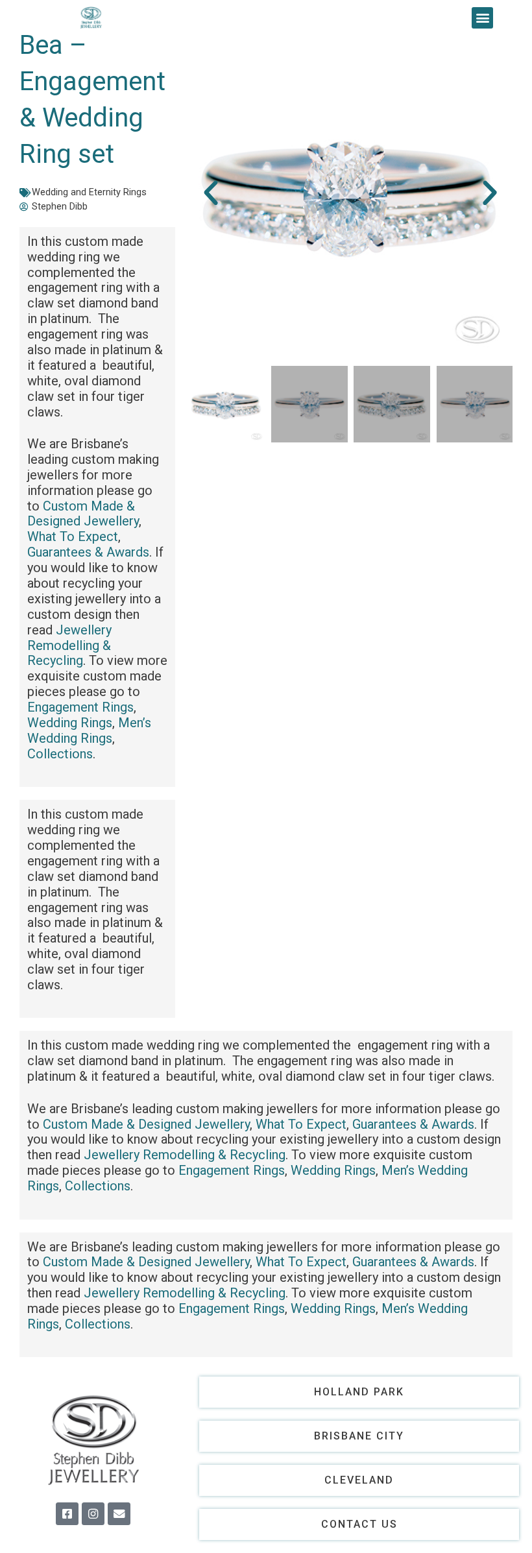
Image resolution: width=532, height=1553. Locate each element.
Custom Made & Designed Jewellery (83, 513)
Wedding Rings (69, 722)
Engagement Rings (80, 707)
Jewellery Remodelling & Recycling (69, 645)
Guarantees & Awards (88, 552)
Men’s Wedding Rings (89, 730)
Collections (60, 754)
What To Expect (72, 536)
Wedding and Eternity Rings (89, 192)
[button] (482, 18)
